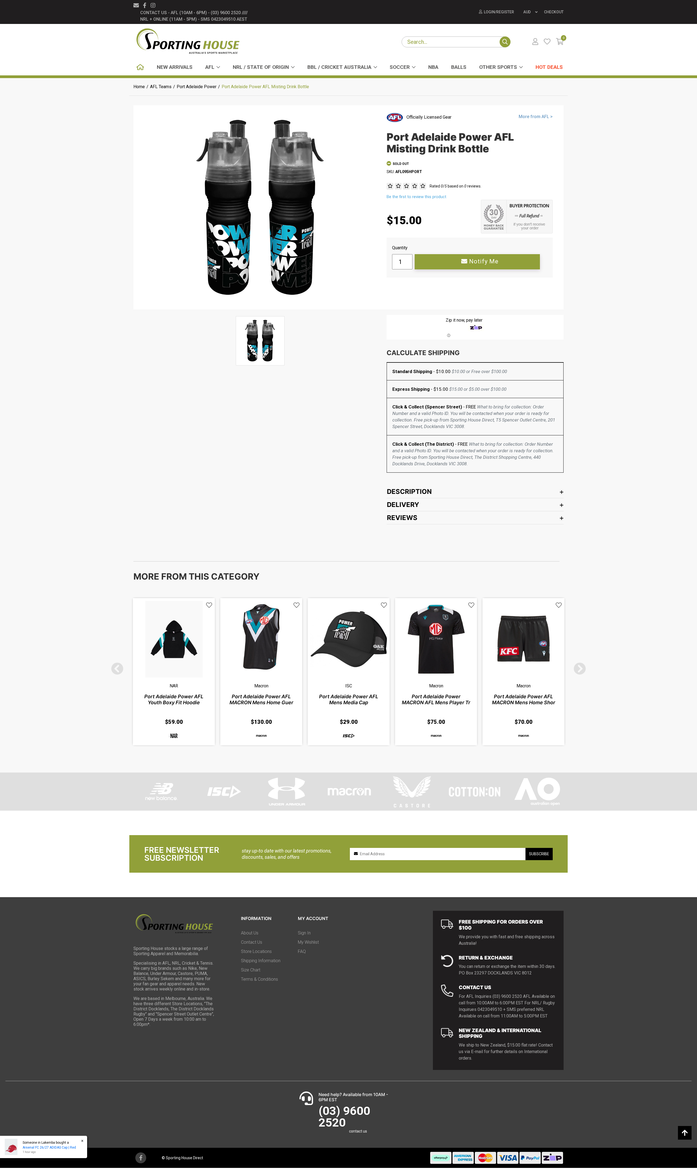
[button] (209, 605)
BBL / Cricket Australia (339, 67)
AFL (209, 67)
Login (489, 12)
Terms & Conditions (259, 979)
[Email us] (136, 5)
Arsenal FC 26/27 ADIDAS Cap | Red (49, 1147)
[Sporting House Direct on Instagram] (153, 5)
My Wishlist (308, 942)
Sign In (304, 933)
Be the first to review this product (416, 196)
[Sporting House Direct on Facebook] (144, 5)
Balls (458, 67)
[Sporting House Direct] (187, 42)
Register (505, 12)
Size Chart (250, 970)
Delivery (403, 505)
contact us (358, 1131)
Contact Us (251, 942)
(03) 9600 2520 (344, 1116)
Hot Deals (549, 67)
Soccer (400, 67)
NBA (433, 67)
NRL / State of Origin (261, 67)
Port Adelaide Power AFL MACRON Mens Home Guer (261, 699)
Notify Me (483, 261)
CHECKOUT (554, 12)
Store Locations (256, 951)
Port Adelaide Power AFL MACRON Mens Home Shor (523, 699)
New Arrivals (174, 67)
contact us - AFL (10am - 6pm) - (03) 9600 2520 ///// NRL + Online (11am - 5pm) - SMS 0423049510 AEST (194, 16)
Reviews (402, 518)
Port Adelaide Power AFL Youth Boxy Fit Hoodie (173, 699)
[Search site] (505, 41)
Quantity (400, 248)
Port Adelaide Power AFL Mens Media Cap (348, 699)
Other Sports (498, 67)
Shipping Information (260, 960)
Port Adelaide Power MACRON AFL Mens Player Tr (436, 699)
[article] (174, 671)
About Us (249, 933)
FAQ (302, 951)
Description (409, 492)
